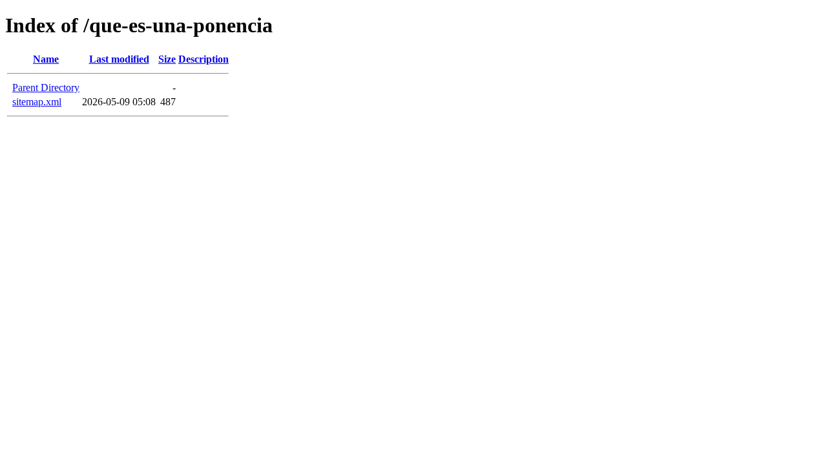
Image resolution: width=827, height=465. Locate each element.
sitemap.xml (36, 101)
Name (46, 59)
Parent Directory (45, 87)
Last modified (119, 59)
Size (167, 59)
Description (203, 59)
